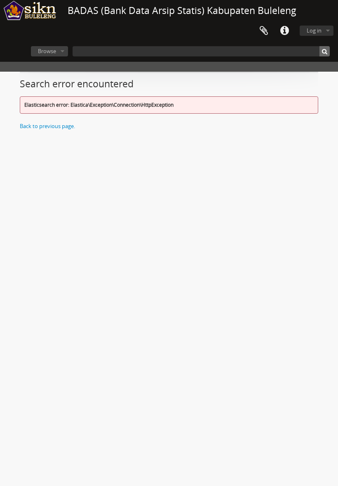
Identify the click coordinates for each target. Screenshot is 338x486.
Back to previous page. (47, 126)
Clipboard (264, 31)
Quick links (284, 31)
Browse (47, 51)
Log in (314, 30)
